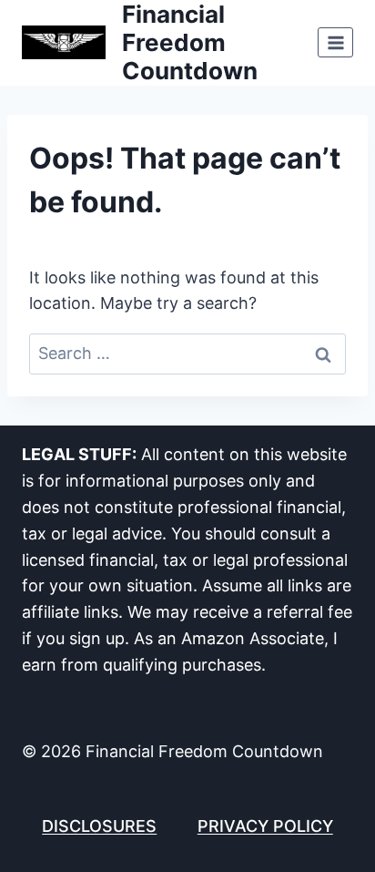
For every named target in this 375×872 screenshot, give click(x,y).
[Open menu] (335, 42)
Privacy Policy (265, 826)
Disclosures (99, 826)
